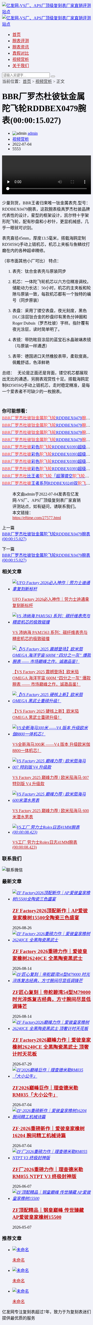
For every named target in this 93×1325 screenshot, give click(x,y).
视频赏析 (20, 59)
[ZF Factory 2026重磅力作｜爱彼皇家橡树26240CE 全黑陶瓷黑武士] (51, 940)
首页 (16, 34)
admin (33, 133)
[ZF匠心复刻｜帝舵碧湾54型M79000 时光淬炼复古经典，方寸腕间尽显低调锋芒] (51, 980)
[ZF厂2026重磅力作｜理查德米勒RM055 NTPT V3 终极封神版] (51, 1158)
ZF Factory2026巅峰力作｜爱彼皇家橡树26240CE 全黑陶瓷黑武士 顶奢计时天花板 (51, 1047)
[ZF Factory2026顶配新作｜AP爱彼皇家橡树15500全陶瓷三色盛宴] (51, 899)
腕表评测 (20, 41)
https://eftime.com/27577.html (36, 517)
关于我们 (20, 65)
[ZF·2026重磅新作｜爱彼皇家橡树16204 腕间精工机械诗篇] (51, 1117)
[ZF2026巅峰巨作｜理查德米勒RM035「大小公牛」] (51, 1076)
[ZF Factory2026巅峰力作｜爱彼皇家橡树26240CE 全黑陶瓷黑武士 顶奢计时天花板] (51, 1028)
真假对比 (20, 53)
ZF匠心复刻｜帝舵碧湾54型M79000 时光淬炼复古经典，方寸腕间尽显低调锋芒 (51, 999)
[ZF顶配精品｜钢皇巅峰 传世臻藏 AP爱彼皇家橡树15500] (51, 1198)
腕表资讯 (20, 47)
